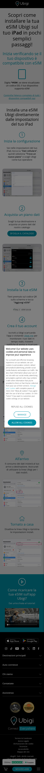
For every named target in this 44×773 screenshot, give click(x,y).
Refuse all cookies (22, 406)
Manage (22, 414)
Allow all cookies (22, 422)
